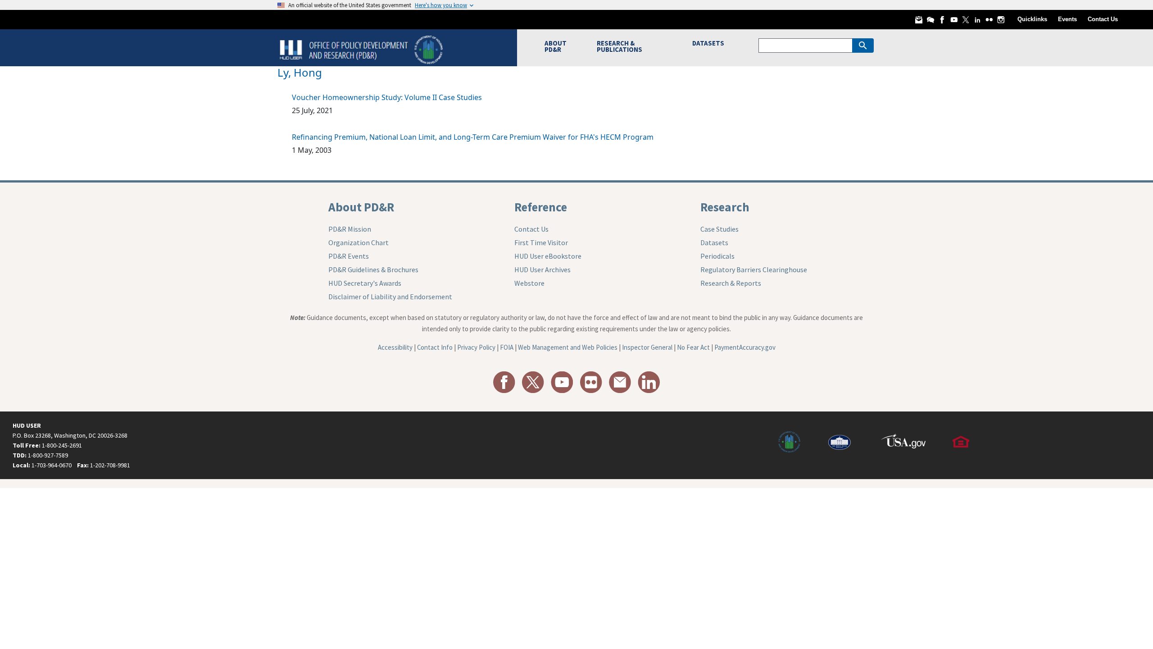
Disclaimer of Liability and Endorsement (390, 296)
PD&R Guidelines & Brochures (373, 269)
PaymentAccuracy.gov (745, 347)
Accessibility (395, 347)
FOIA (506, 347)
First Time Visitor (541, 242)
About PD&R (361, 207)
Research (724, 207)
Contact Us (1103, 19)
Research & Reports (730, 283)
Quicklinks (1032, 19)
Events (1067, 19)
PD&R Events (348, 256)
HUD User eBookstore (547, 256)
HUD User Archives (542, 269)
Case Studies (719, 228)
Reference (540, 207)
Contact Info (435, 347)
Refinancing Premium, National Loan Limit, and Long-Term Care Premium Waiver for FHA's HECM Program (473, 137)
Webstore (529, 283)
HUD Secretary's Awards (364, 283)
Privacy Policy (476, 347)
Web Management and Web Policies (567, 347)
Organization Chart (358, 242)
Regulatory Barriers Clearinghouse (753, 269)
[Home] (362, 48)
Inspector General (647, 347)
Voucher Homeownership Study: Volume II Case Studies (387, 97)
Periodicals (717, 256)
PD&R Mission (349, 228)
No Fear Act (693, 347)
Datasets (714, 242)
